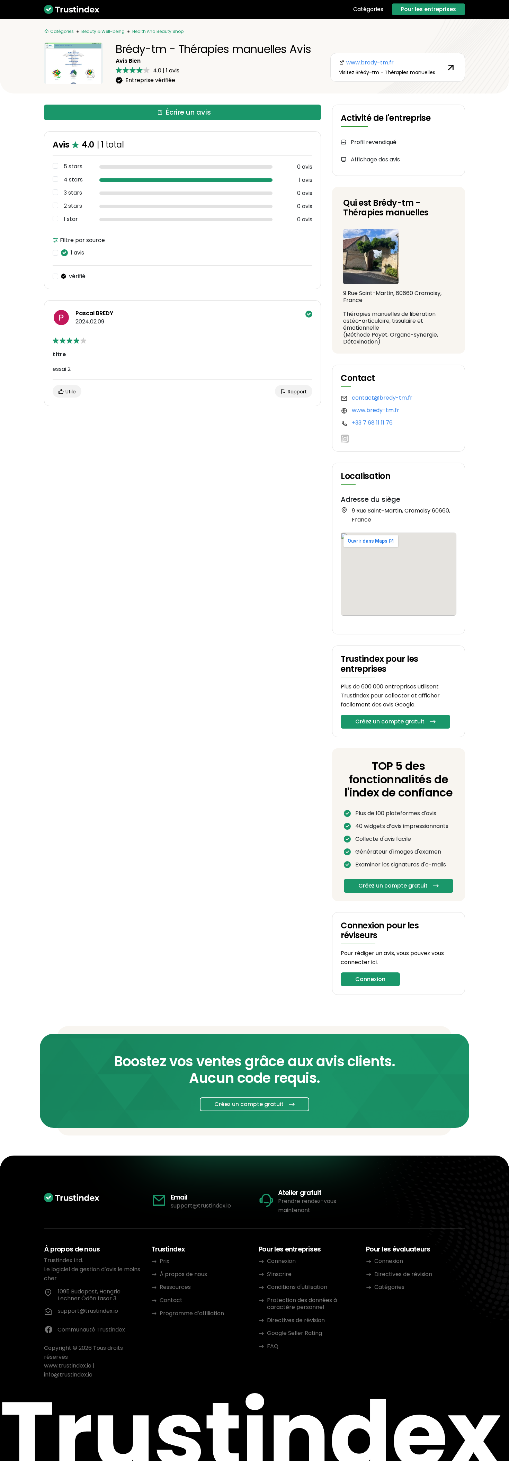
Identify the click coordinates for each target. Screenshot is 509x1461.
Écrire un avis (188, 112)
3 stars (73, 192)
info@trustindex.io (68, 1375)
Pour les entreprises (428, 9)
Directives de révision (296, 1320)
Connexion (370, 979)
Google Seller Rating (294, 1333)
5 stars (73, 166)
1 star (71, 219)
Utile (70, 391)
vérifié (77, 276)
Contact (171, 1300)
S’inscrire (279, 1274)
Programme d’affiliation (192, 1313)
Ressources (175, 1287)
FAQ (272, 1346)
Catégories (368, 9)
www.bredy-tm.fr (375, 410)
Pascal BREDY (94, 313)
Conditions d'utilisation (297, 1287)
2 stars (73, 206)
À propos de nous (183, 1274)
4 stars (73, 179)
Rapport (296, 391)
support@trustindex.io (201, 1206)
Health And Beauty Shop (158, 31)
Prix (164, 1261)
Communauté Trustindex (91, 1330)
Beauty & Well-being (103, 31)
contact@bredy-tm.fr (382, 398)
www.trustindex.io (67, 1366)
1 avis (77, 252)
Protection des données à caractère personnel (302, 1303)
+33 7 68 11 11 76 (372, 423)
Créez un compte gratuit (390, 721)
